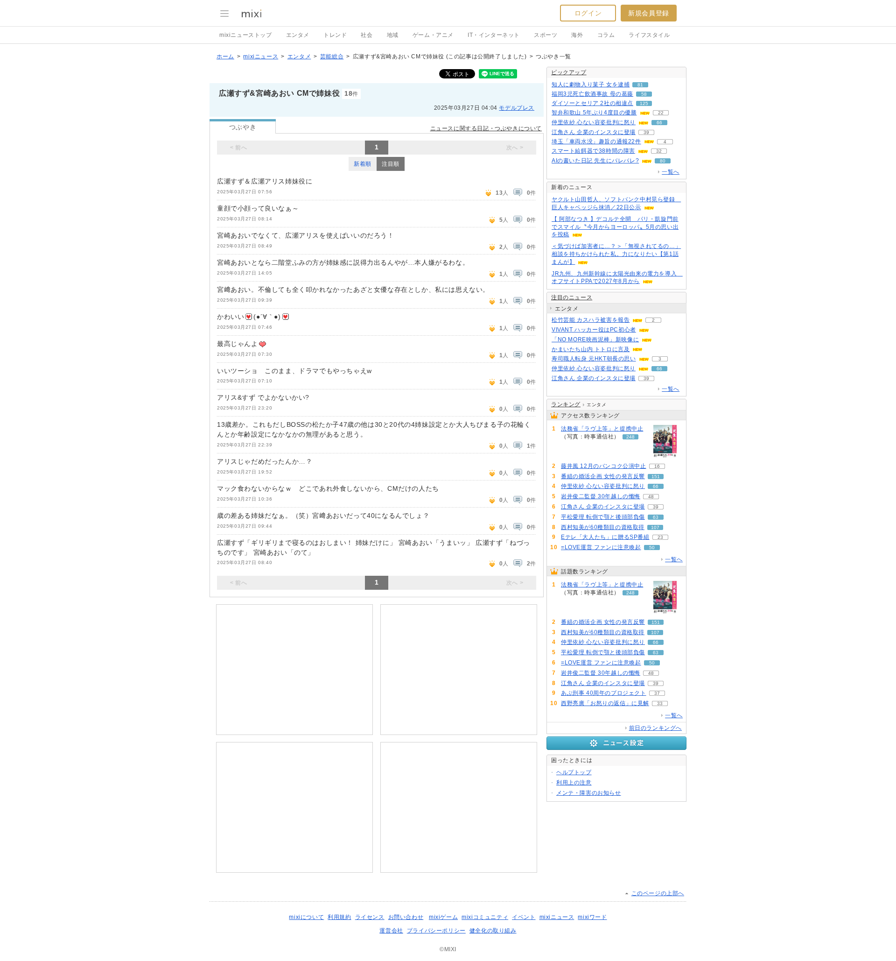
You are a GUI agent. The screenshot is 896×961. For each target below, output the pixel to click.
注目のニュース (571, 297)
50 (652, 547)
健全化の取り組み (493, 930)
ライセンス (370, 917)
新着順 (362, 164)
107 (655, 527)
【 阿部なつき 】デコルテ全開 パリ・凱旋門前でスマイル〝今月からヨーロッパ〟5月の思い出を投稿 (615, 227)
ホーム (225, 56)
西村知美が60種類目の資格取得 (602, 527)
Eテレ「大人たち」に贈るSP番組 (605, 537)
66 (659, 122)
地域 (393, 35)
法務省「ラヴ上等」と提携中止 (602, 428)
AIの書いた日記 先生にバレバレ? (595, 160)
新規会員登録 (648, 13)
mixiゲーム (443, 917)
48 (651, 496)
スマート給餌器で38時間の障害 (593, 151)
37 (657, 693)
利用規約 (339, 917)
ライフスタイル (649, 35)
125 (644, 103)
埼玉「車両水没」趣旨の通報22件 (596, 141)
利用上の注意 (574, 782)
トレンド (335, 35)
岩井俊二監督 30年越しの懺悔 (600, 496)
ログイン (588, 13)
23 (660, 537)
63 (655, 517)
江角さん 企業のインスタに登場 (594, 132)
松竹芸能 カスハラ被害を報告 (591, 320)
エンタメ (297, 35)
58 (644, 94)
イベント (523, 917)
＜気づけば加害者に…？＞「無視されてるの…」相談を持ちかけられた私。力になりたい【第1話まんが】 (616, 254)
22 (661, 112)
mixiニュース (260, 56)
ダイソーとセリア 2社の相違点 (592, 103)
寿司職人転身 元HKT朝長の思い (594, 358)
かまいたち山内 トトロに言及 (591, 349)
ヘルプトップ (574, 772)
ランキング (566, 404)
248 (630, 436)
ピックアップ (569, 72)
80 (662, 160)
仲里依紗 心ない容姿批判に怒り (594, 122)
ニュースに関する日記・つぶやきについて (486, 128)
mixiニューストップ (245, 35)
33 (660, 703)
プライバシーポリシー (436, 930)
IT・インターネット (494, 35)
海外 (577, 35)
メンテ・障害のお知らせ (588, 793)
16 (657, 466)
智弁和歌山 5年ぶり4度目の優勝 (594, 112)
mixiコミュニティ (485, 917)
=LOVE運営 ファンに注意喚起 (601, 547)
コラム (606, 35)
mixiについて (306, 917)
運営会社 (391, 930)
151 (655, 476)
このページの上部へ (657, 893)
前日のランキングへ (655, 728)
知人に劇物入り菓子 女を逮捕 (591, 84)
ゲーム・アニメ (433, 35)
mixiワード (592, 917)
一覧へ (670, 172)
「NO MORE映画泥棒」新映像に (595, 339)
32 (659, 151)
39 (646, 132)
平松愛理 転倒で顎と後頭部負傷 (603, 517)
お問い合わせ (406, 917)
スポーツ (545, 35)
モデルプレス (516, 108)
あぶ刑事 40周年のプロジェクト (603, 693)
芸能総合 (331, 56)
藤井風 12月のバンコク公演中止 (603, 466)
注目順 (390, 164)
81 (640, 84)
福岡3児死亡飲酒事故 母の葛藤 (592, 94)
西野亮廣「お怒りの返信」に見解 (605, 703)
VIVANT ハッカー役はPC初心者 (594, 329)
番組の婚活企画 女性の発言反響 (603, 476)
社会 (366, 35)
